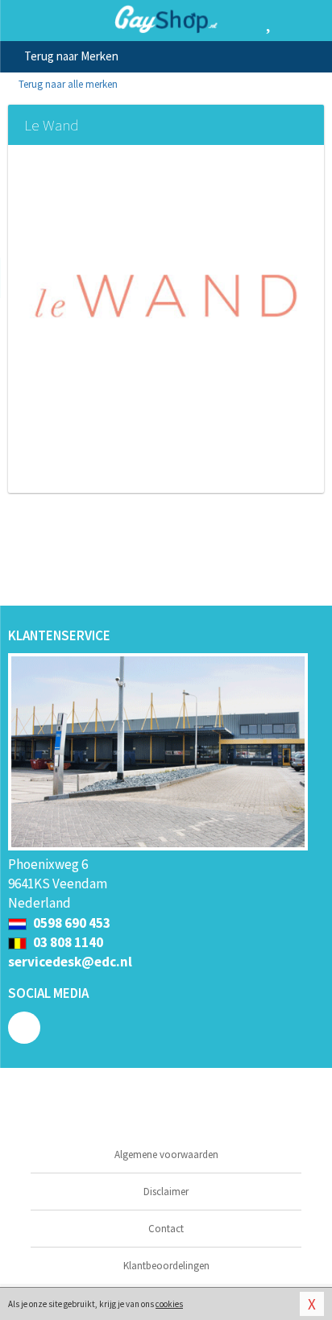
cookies (169, 1304)
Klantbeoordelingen (166, 1265)
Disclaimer (166, 1191)
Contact (166, 1228)
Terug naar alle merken (67, 84)
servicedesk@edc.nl (70, 961)
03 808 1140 (67, 942)
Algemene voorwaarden (166, 1154)
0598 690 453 (70, 923)
